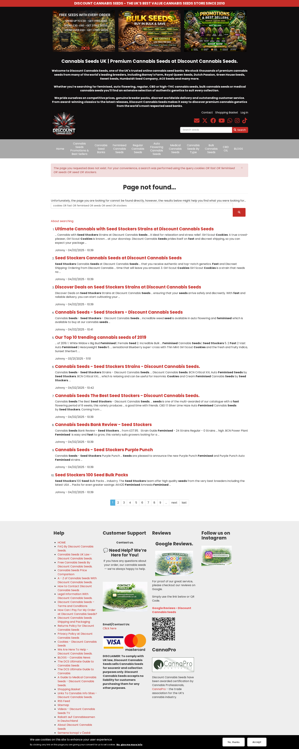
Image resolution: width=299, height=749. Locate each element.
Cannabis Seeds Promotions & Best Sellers (79, 149)
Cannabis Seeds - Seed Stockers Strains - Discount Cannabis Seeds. (127, 366)
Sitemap (63, 705)
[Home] (65, 121)
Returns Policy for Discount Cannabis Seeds (76, 628)
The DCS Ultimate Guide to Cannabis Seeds (76, 663)
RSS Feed (64, 701)
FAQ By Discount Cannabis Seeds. (75, 548)
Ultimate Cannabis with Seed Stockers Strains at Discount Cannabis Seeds (134, 229)
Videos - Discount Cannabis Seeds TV (76, 711)
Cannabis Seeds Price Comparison (72, 572)
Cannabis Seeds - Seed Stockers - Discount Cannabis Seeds (119, 312)
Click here (109, 628)
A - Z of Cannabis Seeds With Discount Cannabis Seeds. (77, 580)
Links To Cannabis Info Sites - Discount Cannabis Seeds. (77, 695)
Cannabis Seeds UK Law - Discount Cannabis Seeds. (75, 556)
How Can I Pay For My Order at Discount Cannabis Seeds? (77, 612)
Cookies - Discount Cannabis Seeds (77, 644)
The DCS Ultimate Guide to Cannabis (76, 671)
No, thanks (233, 742)
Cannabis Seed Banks (101, 148)
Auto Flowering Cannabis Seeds (156, 149)
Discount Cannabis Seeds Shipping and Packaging (75, 620)
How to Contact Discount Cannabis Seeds (75, 588)
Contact (207, 112)
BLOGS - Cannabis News (74, 657)
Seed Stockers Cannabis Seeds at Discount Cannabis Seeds (118, 258)
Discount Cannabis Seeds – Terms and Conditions (76, 604)
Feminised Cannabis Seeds (119, 148)
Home (60, 149)
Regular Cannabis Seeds (138, 148)
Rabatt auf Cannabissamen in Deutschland (76, 719)
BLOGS (238, 149)
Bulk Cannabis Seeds (211, 148)
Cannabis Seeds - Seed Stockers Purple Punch (104, 450)
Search (241, 130)
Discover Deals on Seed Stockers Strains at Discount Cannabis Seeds (128, 287)
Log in (244, 112)
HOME (62, 542)
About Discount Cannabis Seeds (75, 727)
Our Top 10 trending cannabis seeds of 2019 (100, 337)
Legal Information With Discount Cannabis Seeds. (75, 596)
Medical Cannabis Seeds (175, 148)
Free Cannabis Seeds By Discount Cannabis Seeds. (75, 564)
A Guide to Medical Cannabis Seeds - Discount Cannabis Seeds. (77, 681)
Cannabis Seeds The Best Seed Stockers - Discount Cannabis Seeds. (127, 395)
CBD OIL (226, 148)
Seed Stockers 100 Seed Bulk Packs (91, 475)
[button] (242, 168)
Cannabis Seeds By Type (193, 148)
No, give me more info (129, 744)
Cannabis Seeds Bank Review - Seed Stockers (103, 424)
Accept (256, 742)
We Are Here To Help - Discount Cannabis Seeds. (75, 652)
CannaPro (159, 689)
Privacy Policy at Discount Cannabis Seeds (75, 636)
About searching (62, 221)
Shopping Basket (226, 112)
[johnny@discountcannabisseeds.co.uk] (197, 122)
